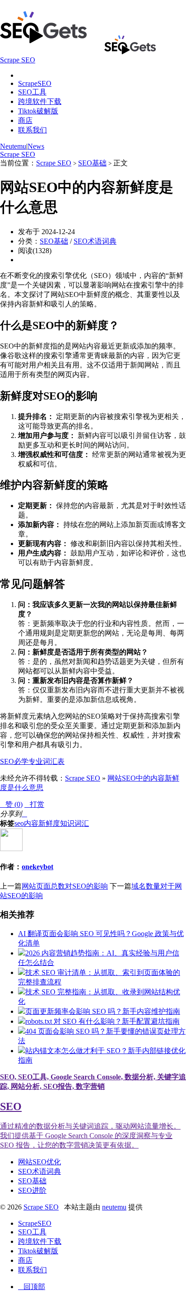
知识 (67, 823)
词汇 (81, 823)
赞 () (11, 804)
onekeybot (37, 867)
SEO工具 (32, 92)
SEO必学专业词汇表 (32, 761)
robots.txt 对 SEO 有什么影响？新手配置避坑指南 (102, 1021)
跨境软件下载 (39, 101)
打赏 (34, 804)
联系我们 (32, 130)
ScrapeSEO (34, 83)
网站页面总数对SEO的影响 (65, 886)
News (36, 146)
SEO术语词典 (95, 241)
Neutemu (13, 146)
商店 (25, 120)
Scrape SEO (17, 154)
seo (19, 823)
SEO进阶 (32, 1190)
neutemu (114, 1207)
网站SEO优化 (39, 1162)
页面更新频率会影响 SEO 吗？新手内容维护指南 (102, 1011)
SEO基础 (92, 163)
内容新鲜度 (42, 823)
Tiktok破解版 (38, 111)
